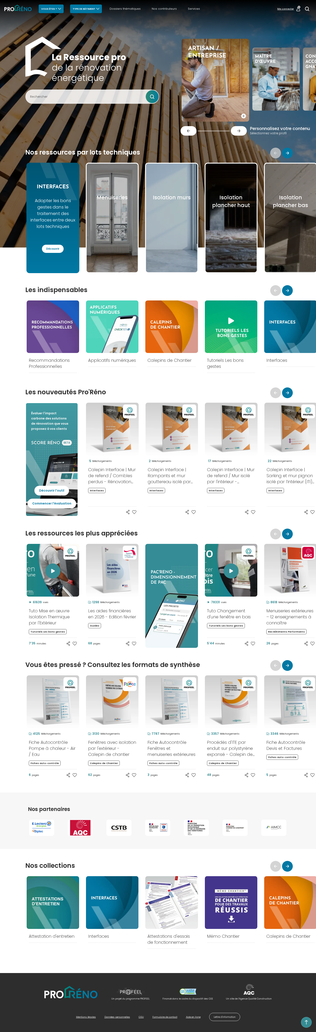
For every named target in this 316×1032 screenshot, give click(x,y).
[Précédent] (188, 131)
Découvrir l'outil (51, 490)
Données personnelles (117, 1017)
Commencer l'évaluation (51, 503)
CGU (141, 1017)
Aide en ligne (193, 1017)
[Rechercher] (307, 8)
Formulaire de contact (164, 1017)
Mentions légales (86, 1017)
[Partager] (128, 512)
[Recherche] (152, 96)
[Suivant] (239, 131)
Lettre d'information (225, 1017)
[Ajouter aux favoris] (134, 512)
